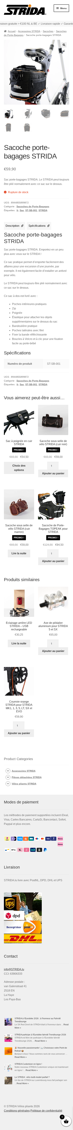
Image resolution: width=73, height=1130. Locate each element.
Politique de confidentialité (46, 1110)
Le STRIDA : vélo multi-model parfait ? (32, 1077)
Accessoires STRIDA (29, 31)
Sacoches (48, 31)
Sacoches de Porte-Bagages (32, 206)
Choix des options (18, 467)
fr (17, 210)
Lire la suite (19, 553)
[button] (64, 45)
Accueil (11, 31)
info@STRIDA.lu (14, 969)
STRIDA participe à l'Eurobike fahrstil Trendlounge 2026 (40, 1035)
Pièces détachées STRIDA (27, 777)
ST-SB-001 (31, 210)
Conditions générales (17, 1110)
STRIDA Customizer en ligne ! (28, 1064)
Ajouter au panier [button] (53, 473)
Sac (22, 210)
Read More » (41, 1041)
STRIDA (43, 210)
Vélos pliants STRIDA (24, 783)
